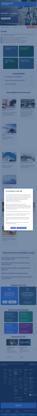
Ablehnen (13, 227)
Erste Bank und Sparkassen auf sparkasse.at (18, 215)
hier (16, 223)
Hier (18, 195)
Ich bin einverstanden (21, 227)
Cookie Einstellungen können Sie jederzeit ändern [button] (14, 201)
